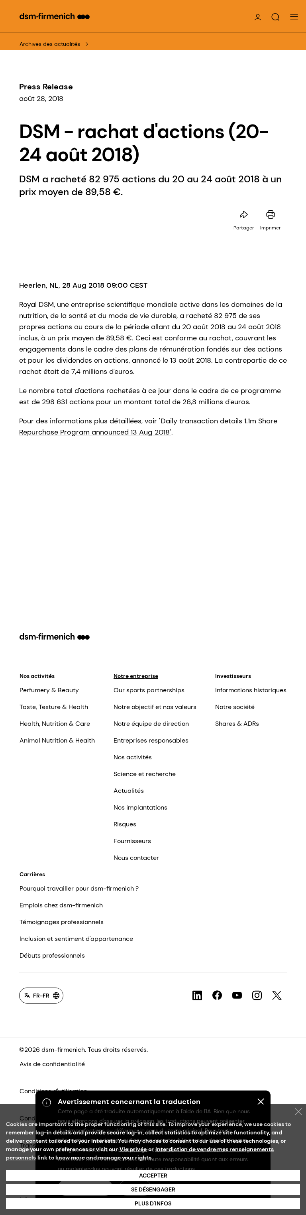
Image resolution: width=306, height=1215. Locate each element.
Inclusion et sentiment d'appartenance (76, 938)
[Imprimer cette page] (270, 214)
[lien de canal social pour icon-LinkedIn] (197, 996)
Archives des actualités (50, 43)
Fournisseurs (132, 841)
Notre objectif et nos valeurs (155, 707)
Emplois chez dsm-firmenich (61, 905)
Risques (125, 824)
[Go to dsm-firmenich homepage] (54, 16)
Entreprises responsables (151, 740)
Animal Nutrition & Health (57, 740)
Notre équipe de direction (151, 723)
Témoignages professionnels (62, 922)
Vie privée (133, 1149)
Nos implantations (140, 807)
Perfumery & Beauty (49, 690)
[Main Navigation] (294, 16)
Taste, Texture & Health (54, 707)
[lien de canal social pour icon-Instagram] (257, 996)
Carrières (32, 874)
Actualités (129, 790)
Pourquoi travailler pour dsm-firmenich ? (79, 888)
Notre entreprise (136, 676)
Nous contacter (136, 857)
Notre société (235, 707)
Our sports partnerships (149, 690)
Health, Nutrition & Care (55, 723)
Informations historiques (250, 690)
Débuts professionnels (52, 955)
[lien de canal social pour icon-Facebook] (217, 996)
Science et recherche (145, 774)
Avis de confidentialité (52, 1064)
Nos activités (37, 676)
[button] (275, 17)
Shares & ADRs (237, 723)
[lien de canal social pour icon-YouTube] (237, 996)
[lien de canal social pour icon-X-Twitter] (277, 996)
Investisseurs (233, 676)
